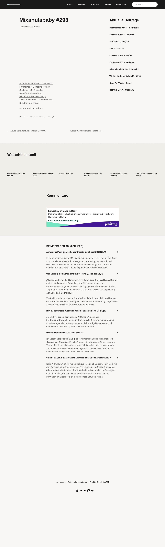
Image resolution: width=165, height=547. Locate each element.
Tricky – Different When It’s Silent (125, 76)
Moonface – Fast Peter (30, 93)
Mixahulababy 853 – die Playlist (124, 69)
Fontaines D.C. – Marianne (121, 62)
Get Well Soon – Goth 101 (121, 90)
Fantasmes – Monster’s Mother (34, 87)
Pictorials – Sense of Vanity (32, 96)
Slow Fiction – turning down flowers (146, 174)
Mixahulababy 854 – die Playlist (124, 28)
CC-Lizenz (38, 108)
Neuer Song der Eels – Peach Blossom (27, 131)
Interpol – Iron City (66, 173)
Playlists (36, 26)
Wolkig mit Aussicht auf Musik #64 (85, 131)
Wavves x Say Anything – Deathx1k (119, 174)
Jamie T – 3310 (116, 48)
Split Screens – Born (29, 103)
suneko (28, 108)
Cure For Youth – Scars (120, 83)
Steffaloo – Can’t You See (31, 90)
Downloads (24, 117)
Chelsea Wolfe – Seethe (120, 55)
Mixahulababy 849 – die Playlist (93, 174)
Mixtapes (43, 117)
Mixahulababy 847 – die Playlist (16, 174)
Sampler (52, 117)
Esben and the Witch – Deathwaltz (36, 83)
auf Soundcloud (65, 293)
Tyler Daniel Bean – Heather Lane (35, 100)
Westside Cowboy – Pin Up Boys (43, 174)
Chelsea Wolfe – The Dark (121, 35)
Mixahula (34, 117)
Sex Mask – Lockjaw (119, 41)
